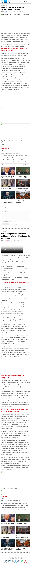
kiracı (17, 512)
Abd (2, 164)
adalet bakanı (5, 512)
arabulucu (12, 512)
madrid (14, 164)
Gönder (5, 224)
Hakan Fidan (8, 164)
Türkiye (26, 164)
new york (21, 164)
